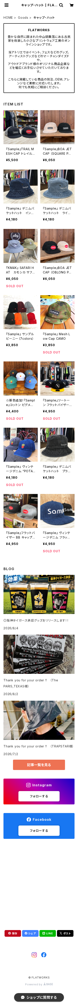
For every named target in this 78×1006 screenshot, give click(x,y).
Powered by (34, 984)
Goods (23, 17)
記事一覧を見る (39, 765)
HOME (8, 17)
